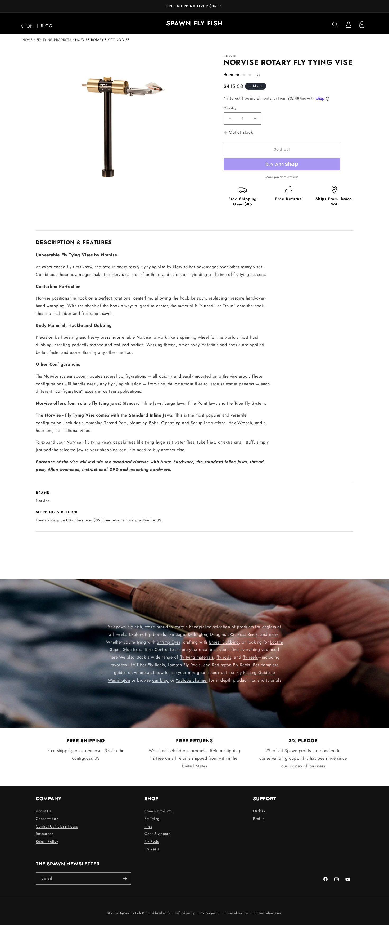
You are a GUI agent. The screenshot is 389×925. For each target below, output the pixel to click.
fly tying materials (197, 657)
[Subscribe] (125, 878)
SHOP (26, 26)
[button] (335, 25)
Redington (197, 634)
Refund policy (185, 913)
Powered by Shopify (156, 913)
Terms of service (236, 913)
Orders (259, 811)
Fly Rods (151, 841)
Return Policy (47, 841)
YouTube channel (191, 680)
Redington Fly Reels (231, 665)
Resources (44, 833)
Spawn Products (158, 811)
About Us (43, 811)
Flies (148, 826)
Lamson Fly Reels (184, 665)
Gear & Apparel (157, 833)
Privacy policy (210, 913)
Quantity (230, 108)
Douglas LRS (222, 634)
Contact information (268, 913)
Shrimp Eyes (168, 642)
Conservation (47, 818)
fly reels (250, 657)
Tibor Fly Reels (151, 665)
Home (27, 39)
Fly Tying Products (54, 39)
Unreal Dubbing (224, 642)
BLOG (46, 26)
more (273, 634)
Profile (258, 818)
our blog (160, 680)
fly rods (223, 657)
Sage (180, 634)
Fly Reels (151, 849)
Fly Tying (152, 818)
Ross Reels (247, 634)
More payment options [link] (281, 177)
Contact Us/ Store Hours (57, 826)
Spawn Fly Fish (131, 913)
